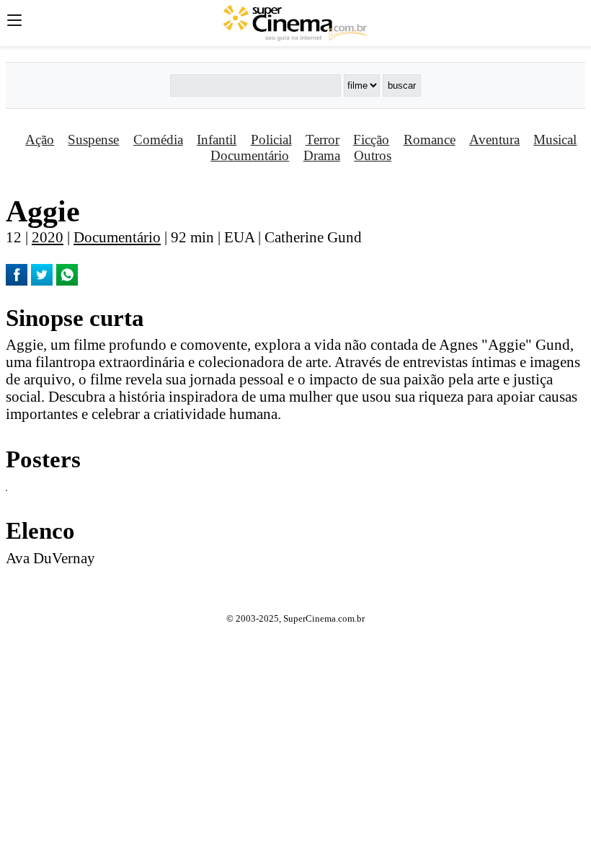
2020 (47, 237)
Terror (322, 139)
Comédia (158, 139)
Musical (555, 139)
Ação (39, 139)
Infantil (216, 139)
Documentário (249, 155)
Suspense (93, 139)
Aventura (494, 139)
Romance (430, 139)
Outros (372, 155)
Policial (271, 139)
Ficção (371, 139)
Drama (321, 155)
